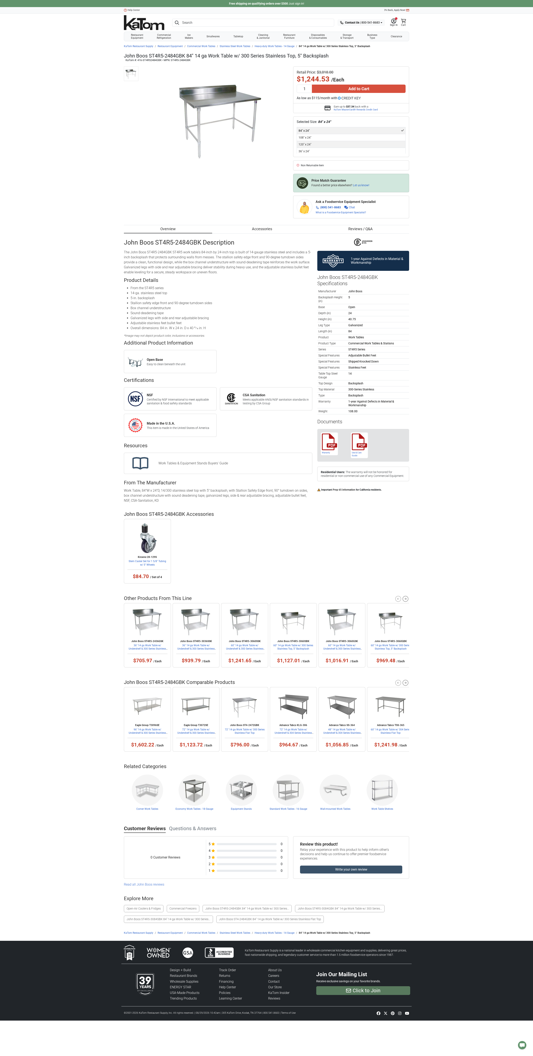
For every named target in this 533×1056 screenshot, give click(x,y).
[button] (394, 23)
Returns (224, 976)
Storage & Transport (347, 36)
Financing (226, 982)
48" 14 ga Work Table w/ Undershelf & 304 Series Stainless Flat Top (342, 733)
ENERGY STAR (180, 987)
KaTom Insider (278, 993)
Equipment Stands (241, 808)
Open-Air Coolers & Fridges (144, 908)
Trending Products (183, 998)
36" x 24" (304, 151)
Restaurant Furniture (289, 36)
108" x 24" (305, 137)
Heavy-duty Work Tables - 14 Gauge (274, 46)
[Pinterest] (393, 1013)
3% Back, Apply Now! (394, 10)
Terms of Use (288, 1012)
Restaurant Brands (183, 976)
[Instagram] (400, 1013)
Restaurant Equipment (137, 36)
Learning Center (230, 998)
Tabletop (238, 36)
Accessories (262, 229)
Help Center (134, 10)
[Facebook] (378, 1013)
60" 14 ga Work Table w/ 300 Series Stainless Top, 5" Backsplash (293, 647)
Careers (273, 976)
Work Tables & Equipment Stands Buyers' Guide (193, 463)
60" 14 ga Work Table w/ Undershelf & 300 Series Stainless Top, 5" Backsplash (244, 649)
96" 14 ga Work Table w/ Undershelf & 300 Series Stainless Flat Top (147, 733)
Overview (168, 229)
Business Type (372, 36)
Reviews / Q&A (360, 229)
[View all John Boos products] (363, 242)
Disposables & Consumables (318, 36)
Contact (274, 982)
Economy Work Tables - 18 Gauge (194, 808)
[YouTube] (407, 1013)
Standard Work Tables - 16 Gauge (288, 808)
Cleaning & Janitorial (263, 36)
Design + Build (180, 970)
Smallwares (213, 36)
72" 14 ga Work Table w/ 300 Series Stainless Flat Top (245, 731)
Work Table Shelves (382, 808)
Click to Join (366, 991)
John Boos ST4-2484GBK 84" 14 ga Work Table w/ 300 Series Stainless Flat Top (270, 919)
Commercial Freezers (183, 908)
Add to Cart (358, 88)
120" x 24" (305, 144)
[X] (385, 1013)
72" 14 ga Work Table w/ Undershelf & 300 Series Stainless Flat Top (196, 733)
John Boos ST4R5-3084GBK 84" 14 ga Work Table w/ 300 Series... (340, 908)
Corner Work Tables (147, 808)
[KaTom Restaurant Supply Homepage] (144, 22)
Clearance (396, 36)
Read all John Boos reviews (144, 884)
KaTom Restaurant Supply (138, 46)
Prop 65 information (344, 489)
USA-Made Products (184, 993)
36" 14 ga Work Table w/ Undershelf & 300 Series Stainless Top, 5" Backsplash (147, 649)
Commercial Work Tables (201, 46)
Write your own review (351, 869)
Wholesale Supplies (184, 982)
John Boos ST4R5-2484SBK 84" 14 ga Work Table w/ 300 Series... (247, 908)
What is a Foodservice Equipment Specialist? (341, 212)
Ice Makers (189, 36)
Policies (224, 993)
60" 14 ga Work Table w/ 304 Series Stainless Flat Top (391, 731)
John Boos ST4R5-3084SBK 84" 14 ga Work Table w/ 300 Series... (168, 919)
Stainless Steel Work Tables (235, 46)
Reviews (274, 998)
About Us (275, 970)
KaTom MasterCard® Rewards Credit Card (356, 109)
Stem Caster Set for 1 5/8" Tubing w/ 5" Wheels (147, 563)
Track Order (227, 970)
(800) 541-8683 (330, 207)
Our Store (275, 987)
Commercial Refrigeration (164, 36)
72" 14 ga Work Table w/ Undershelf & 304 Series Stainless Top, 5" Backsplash (293, 733)
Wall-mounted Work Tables (335, 808)
